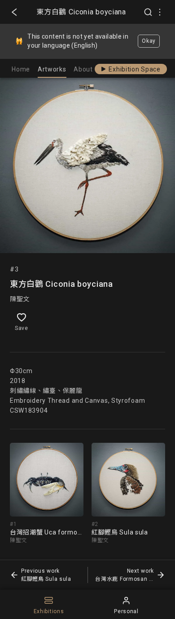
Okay (149, 41)
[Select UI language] (159, 12)
